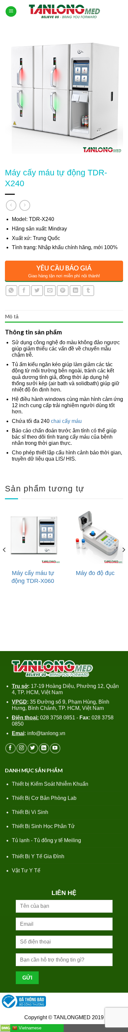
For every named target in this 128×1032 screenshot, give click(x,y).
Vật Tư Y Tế (26, 870)
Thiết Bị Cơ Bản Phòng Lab (44, 798)
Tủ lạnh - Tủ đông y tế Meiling (46, 840)
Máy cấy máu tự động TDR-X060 (32, 577)
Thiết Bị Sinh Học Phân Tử (43, 826)
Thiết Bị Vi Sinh (30, 812)
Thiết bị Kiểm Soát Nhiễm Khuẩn (50, 784)
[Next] (123, 562)
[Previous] (4, 562)
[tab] (64, 316)
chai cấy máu (66, 421)
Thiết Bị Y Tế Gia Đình (38, 856)
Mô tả (12, 316)
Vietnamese (29, 1027)
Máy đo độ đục (95, 573)
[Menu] (11, 11)
